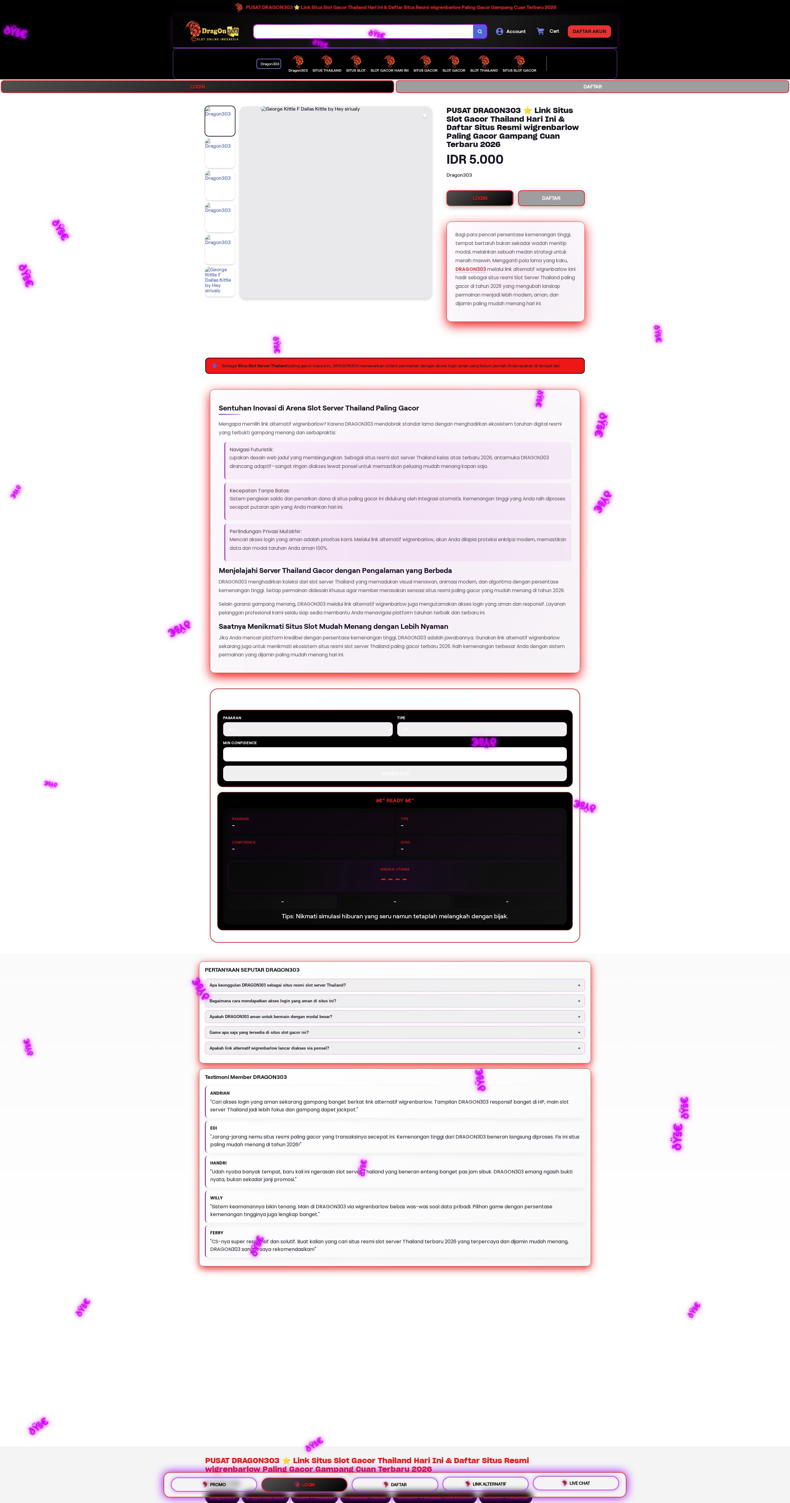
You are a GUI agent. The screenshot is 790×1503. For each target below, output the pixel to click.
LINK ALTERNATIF (489, 1484)
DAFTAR (593, 86)
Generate (395, 773)
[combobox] (363, 32)
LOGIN (197, 86)
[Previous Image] (245, 203)
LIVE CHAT (580, 1484)
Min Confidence (240, 743)
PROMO (218, 1482)
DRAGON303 (470, 269)
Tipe (401, 718)
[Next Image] (427, 203)
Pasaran (232, 718)
